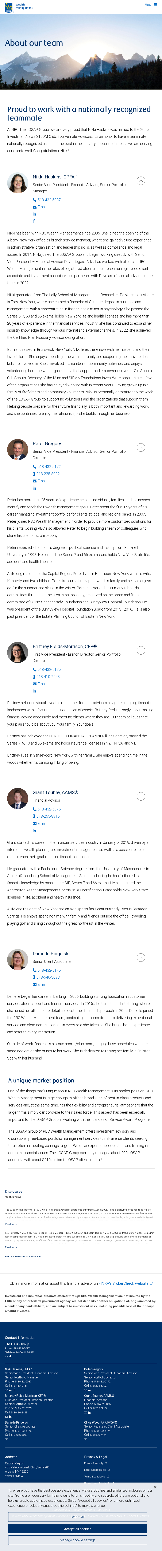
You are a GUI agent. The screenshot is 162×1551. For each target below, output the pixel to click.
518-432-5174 (102, 1431)
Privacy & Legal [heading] (95, 1457)
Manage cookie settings (78, 1540)
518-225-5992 (48, 473)
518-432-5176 (49, 970)
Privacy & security (94, 1463)
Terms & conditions (95, 1476)
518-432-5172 (49, 466)
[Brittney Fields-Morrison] (141, 650)
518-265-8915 (48, 816)
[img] (81, 52)
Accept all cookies (77, 1529)
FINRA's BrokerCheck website (123, 1283)
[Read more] (11, 1224)
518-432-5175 (49, 669)
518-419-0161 (19, 1386)
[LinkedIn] (11, 1390)
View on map (12, 1475)
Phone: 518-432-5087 (17, 1348)
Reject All (78, 1517)
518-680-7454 (98, 1435)
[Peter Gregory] (141, 447)
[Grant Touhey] (141, 796)
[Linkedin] (80, 214)
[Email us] (7, 1357)
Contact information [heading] (20, 1337)
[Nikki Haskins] (141, 181)
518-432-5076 (49, 809)
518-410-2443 (48, 676)
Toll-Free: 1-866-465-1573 (20, 1352)
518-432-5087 (49, 199)
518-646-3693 (48, 977)
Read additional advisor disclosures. (23, 1256)
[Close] (155, 1487)
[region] (81, 1517)
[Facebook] (80, 221)
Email (42, 206)
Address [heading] (11, 1457)
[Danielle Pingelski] (141, 957)
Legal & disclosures (95, 1470)
